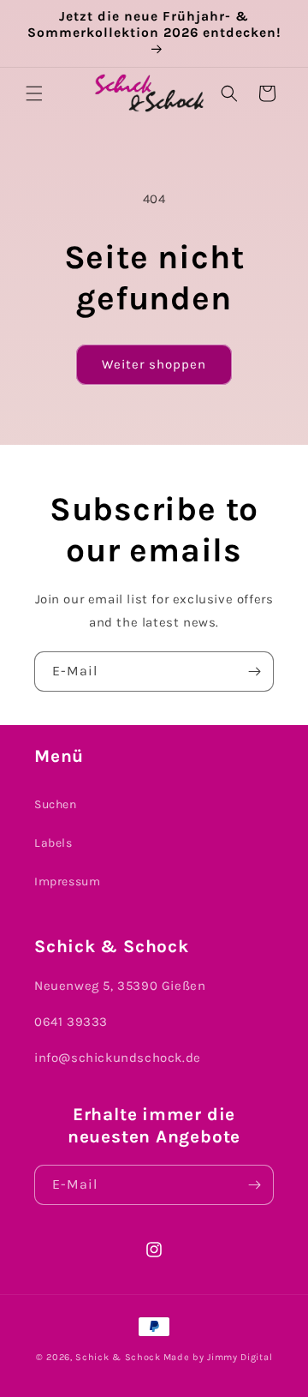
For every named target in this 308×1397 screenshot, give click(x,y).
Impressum (67, 881)
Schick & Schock (118, 1357)
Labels (53, 843)
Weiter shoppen (154, 364)
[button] (34, 93)
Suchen (55, 804)
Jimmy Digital (239, 1357)
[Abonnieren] (254, 671)
